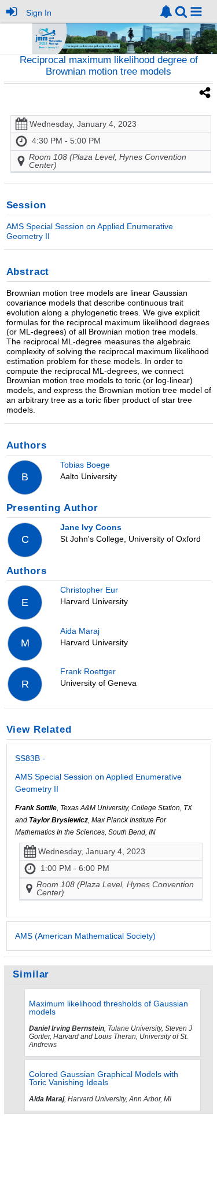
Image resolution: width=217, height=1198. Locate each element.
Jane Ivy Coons (91, 527)
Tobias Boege (85, 464)
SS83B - (98, 773)
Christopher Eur (89, 589)
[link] (166, 11)
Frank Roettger (88, 671)
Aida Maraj (80, 630)
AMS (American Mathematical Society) (85, 935)
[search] (181, 11)
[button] (196, 11)
